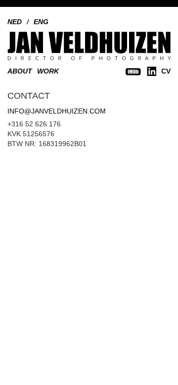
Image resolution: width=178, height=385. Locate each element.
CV (166, 71)
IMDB (133, 71)
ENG (41, 22)
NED (14, 22)
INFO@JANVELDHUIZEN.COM (56, 111)
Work (48, 71)
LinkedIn (151, 71)
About (19, 71)
